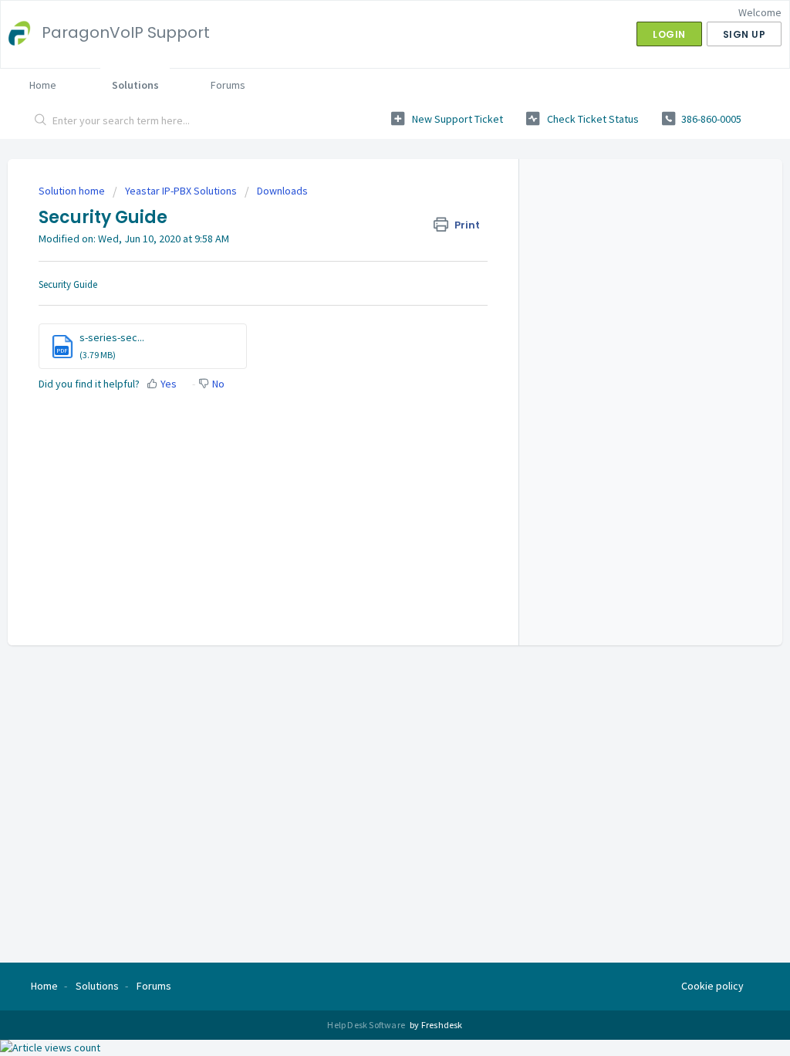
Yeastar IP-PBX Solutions (181, 191)
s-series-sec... (111, 337)
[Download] (366, 328)
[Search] (41, 121)
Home (42, 85)
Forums (228, 85)
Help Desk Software (367, 1025)
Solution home (73, 191)
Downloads (282, 191)
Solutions (135, 85)
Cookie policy (712, 986)
